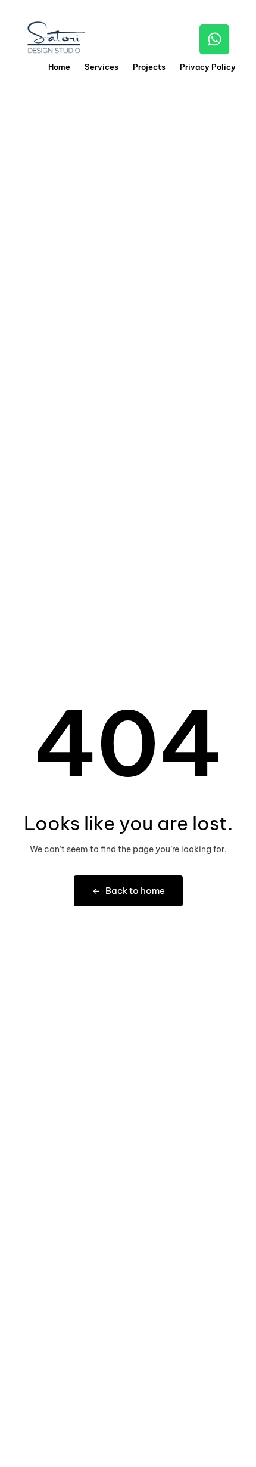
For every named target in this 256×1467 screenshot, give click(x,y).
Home (59, 67)
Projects (149, 67)
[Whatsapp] (214, 39)
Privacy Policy (208, 67)
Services (101, 67)
